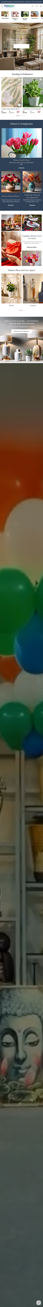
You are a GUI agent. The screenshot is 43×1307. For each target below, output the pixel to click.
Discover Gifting (31, 247)
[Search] (32, 6)
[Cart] (41, 6)
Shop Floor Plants (21, 46)
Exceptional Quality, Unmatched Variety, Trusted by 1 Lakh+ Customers (21, 1)
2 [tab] (23, 310)
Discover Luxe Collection (21, 331)
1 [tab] (20, 310)
